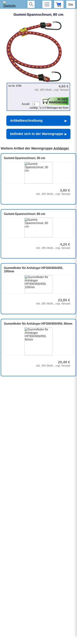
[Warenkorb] (59, 4)
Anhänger (61, 148)
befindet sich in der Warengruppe (36, 134)
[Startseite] (10, 4)
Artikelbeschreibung (26, 120)
